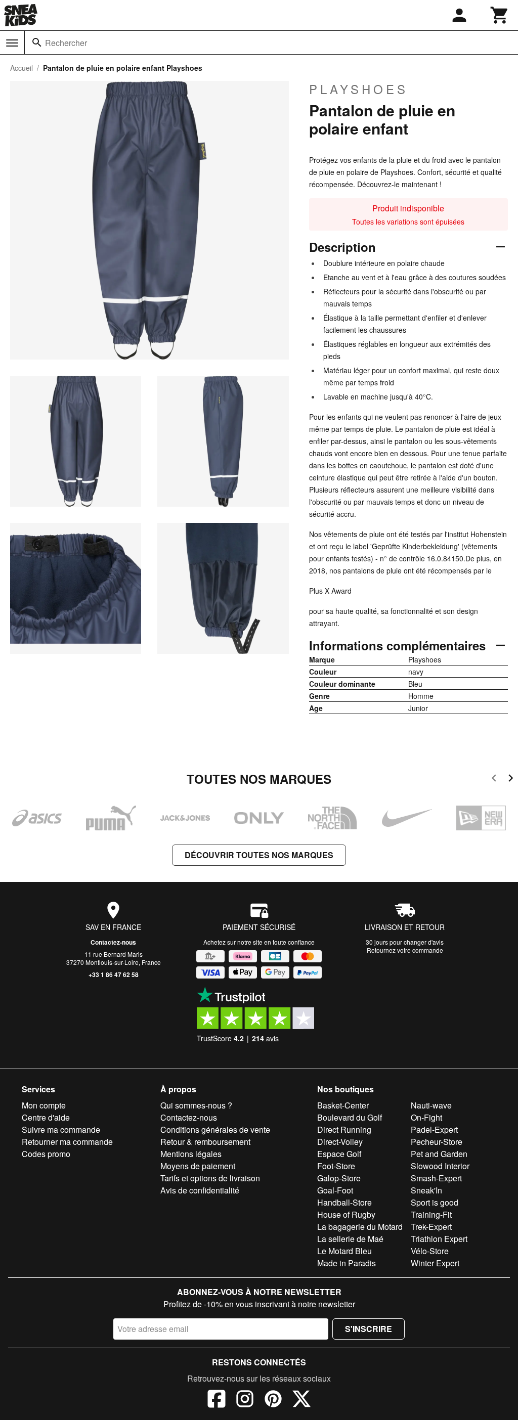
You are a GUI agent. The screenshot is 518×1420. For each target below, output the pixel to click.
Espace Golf (339, 1154)
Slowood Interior (440, 1166)
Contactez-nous (113, 942)
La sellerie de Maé (350, 1239)
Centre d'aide (46, 1117)
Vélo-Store (430, 1251)
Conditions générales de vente (215, 1129)
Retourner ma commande (67, 1141)
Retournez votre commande (405, 950)
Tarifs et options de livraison (210, 1178)
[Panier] (500, 15)
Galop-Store (339, 1178)
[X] (301, 1400)
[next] (510, 779)
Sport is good (434, 1202)
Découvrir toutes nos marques (259, 855)
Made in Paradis (346, 1263)
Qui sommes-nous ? (196, 1105)
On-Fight (426, 1117)
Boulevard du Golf (349, 1117)
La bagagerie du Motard (360, 1226)
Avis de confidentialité (199, 1190)
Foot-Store (336, 1166)
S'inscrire (368, 1329)
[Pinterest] (273, 1400)
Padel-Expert (434, 1129)
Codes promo (46, 1154)
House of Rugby (346, 1214)
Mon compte (44, 1105)
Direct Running (344, 1129)
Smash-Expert (436, 1178)
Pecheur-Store (436, 1141)
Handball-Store (344, 1202)
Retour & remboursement (205, 1141)
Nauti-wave (431, 1105)
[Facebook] (216, 1400)
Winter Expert (435, 1263)
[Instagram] (245, 1400)
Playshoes (358, 89)
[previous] (494, 779)
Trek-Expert (431, 1226)
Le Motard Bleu (344, 1251)
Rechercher (66, 43)
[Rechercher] (37, 42)
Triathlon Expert (439, 1239)
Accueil (21, 68)
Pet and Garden (439, 1154)
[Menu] (12, 43)
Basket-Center (343, 1105)
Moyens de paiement (197, 1166)
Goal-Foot (335, 1190)
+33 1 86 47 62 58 (114, 974)
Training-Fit (431, 1214)
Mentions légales (191, 1154)
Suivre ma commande (61, 1129)
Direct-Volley (340, 1141)
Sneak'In (426, 1190)
